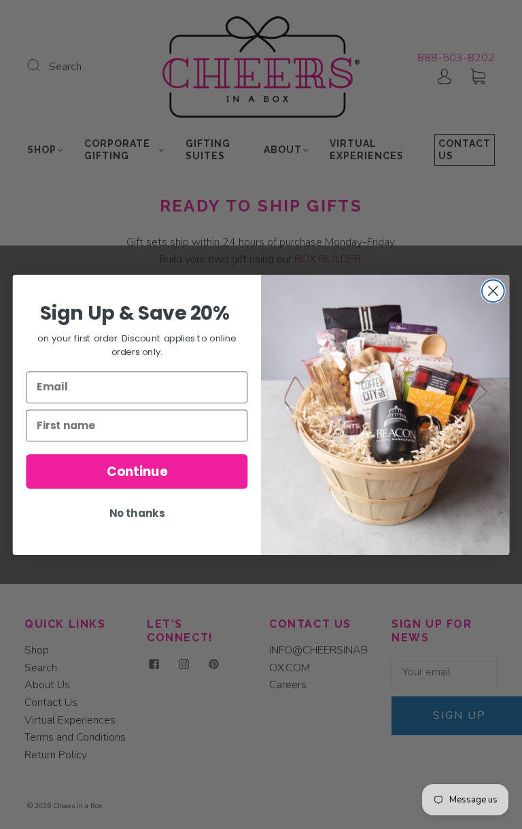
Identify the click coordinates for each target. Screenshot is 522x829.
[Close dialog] (493, 291)
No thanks (136, 512)
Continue (137, 470)
